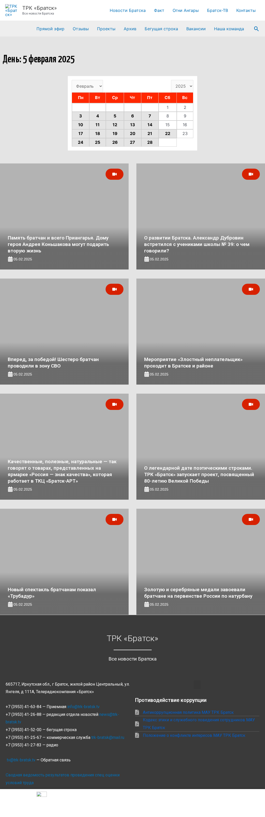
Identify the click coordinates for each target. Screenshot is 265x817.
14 (150, 124)
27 (132, 142)
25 (97, 142)
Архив (130, 28)
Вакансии (196, 28)
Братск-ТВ (217, 10)
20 (132, 133)
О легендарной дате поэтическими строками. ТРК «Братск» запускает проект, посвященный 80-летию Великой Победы (199, 474)
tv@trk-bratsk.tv (21, 760)
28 (150, 142)
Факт (159, 10)
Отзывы (81, 28)
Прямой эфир (50, 28)
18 (97, 133)
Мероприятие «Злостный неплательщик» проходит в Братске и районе (193, 362)
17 (80, 133)
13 (132, 124)
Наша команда (229, 28)
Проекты (106, 28)
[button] (256, 29)
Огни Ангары (186, 10)
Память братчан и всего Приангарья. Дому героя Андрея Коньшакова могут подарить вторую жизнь (58, 244)
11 (97, 124)
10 (80, 124)
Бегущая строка (161, 28)
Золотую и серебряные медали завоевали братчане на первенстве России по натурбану (198, 593)
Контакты (246, 10)
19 (115, 133)
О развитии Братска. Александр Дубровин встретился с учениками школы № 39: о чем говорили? (196, 244)
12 (115, 124)
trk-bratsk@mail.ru (107, 737)
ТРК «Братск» (39, 8)
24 (80, 142)
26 (115, 142)
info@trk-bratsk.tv (83, 706)
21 (150, 133)
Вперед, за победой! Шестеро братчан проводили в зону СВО (53, 362)
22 (167, 133)
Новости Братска (128, 10)
